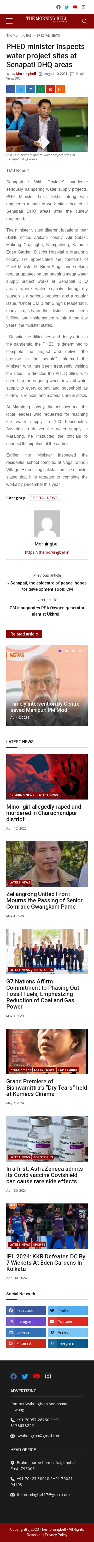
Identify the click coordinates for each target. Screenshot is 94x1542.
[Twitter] (25, 1375)
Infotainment (20, 1070)
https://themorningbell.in (47, 552)
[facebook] (13, 1375)
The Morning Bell (19, 35)
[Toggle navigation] (84, 21)
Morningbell (25, 73)
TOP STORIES (43, 970)
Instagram (25, 1321)
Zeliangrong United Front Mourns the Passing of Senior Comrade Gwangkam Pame (44, 900)
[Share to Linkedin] (30, 89)
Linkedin (23, 1332)
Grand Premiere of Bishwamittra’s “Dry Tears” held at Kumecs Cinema (46, 1087)
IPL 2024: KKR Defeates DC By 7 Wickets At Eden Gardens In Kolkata (45, 1262)
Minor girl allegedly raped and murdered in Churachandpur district (43, 813)
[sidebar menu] (9, 21)
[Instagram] (48, 1375)
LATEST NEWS (47, 795)
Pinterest (24, 1343)
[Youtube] (37, 1375)
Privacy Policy (56, 1535)
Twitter (64, 1310)
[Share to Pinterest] (50, 89)
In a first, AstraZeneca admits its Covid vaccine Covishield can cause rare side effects (44, 1175)
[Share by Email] (60, 89)
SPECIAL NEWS (48, 35)
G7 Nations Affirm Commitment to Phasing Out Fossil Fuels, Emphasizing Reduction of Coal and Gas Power (42, 994)
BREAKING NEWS (21, 795)
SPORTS (39, 1244)
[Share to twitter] (20, 89)
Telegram (66, 1343)
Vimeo (63, 1332)
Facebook (24, 1310)
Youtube (65, 1321)
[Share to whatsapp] (40, 89)
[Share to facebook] (10, 89)
